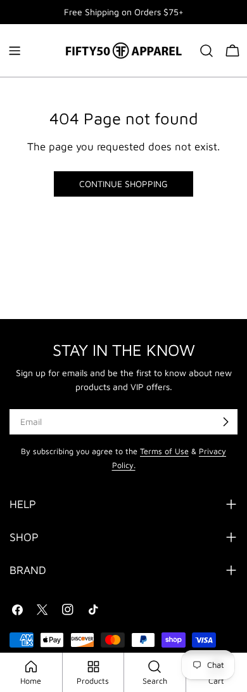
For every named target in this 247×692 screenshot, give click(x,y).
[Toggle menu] (14, 50)
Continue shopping (123, 183)
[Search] (206, 50)
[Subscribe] (225, 422)
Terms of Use (164, 451)
